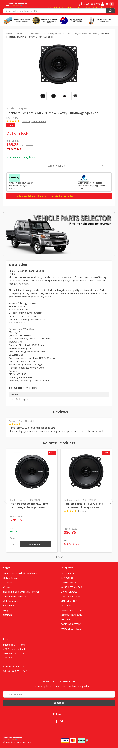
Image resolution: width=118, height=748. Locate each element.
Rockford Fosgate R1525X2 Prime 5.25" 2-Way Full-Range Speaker (83, 505)
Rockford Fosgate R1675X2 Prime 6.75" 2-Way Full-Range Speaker (29, 505)
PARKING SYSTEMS (71, 624)
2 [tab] (59, 557)
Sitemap (7, 614)
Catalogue (8, 605)
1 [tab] (56, 557)
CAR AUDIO (67, 577)
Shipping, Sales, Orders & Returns (21, 591)
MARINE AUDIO (69, 600)
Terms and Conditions (14, 596)
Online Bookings (11, 577)
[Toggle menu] (7, 4)
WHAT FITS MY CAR (71, 587)
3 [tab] (62, 557)
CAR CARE (66, 605)
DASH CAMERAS (69, 582)
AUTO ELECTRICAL (71, 628)
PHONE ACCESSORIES (72, 610)
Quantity (14, 538)
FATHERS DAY (68, 573)
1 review (26, 121)
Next (112, 501)
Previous (6, 501)
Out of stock (17, 133)
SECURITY (66, 619)
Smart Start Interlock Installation (20, 573)
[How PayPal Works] (83, 177)
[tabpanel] (32, 501)
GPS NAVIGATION (70, 596)
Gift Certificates (11, 600)
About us (8, 582)
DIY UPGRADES (69, 591)
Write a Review (38, 121)
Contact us (8, 587)
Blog (5, 610)
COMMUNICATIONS (71, 614)
